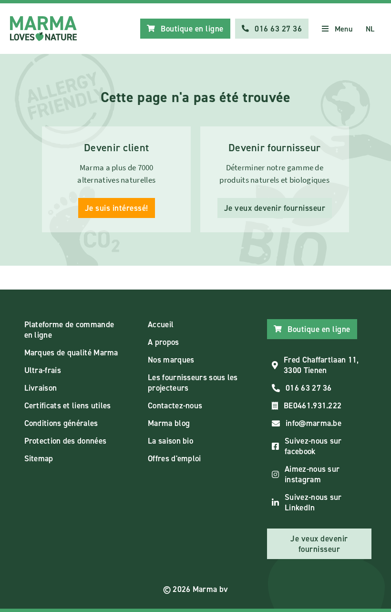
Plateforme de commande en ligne (69, 329)
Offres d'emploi (174, 458)
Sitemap (38, 458)
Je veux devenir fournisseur (275, 208)
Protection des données (65, 441)
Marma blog (169, 423)
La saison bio (170, 441)
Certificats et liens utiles (67, 405)
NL (370, 29)
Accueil (161, 324)
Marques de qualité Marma (71, 352)
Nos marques (171, 359)
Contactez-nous (175, 405)
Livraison (40, 388)
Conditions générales (61, 423)
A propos (163, 342)
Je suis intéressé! (116, 208)
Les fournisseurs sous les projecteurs (193, 382)
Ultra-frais (42, 370)
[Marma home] (43, 28)
